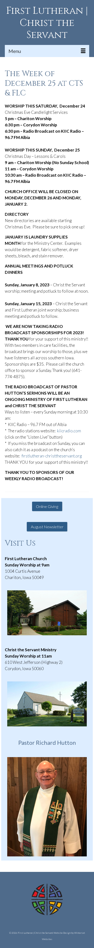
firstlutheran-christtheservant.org (51, 455)
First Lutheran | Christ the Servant (47, 23)
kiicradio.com (69, 430)
